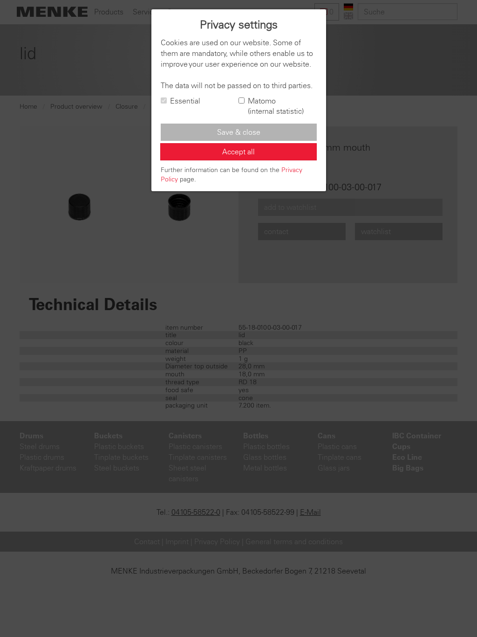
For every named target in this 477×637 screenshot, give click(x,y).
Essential (185, 100)
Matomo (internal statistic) (276, 106)
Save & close (238, 132)
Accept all (238, 151)
